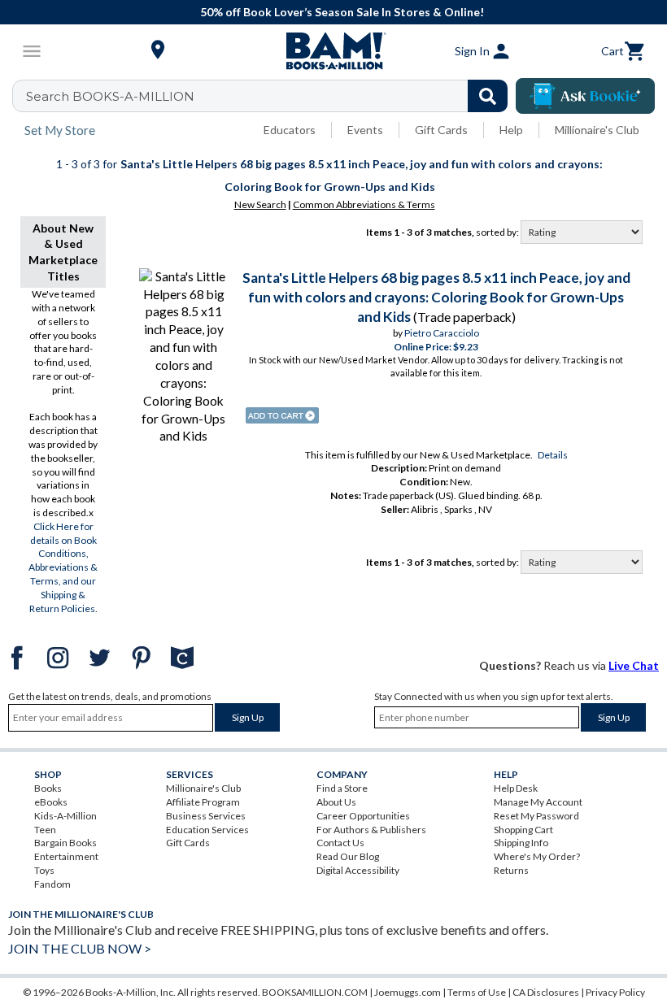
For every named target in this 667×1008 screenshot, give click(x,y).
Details (553, 455)
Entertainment (66, 856)
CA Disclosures (545, 992)
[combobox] (270, 95)
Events (365, 130)
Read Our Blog (347, 856)
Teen (45, 829)
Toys (44, 870)
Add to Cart (282, 415)
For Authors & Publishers (371, 829)
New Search (260, 204)
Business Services (206, 816)
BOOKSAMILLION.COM (315, 992)
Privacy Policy (615, 992)
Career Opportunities (363, 816)
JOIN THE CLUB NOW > (79, 948)
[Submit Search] (488, 96)
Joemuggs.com (407, 992)
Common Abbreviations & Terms (364, 204)
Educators (290, 130)
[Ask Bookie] (585, 96)
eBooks (51, 802)
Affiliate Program (203, 802)
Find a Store (342, 788)
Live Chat (633, 665)
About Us (336, 802)
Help (511, 130)
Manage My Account (538, 802)
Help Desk (516, 788)
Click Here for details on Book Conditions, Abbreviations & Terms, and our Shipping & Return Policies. (63, 567)
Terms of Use (476, 992)
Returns (511, 870)
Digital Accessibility (357, 870)
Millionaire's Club (597, 130)
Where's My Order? (537, 856)
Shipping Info (521, 842)
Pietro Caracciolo (441, 333)
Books (48, 788)
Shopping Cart (523, 829)
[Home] (333, 51)
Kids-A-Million (65, 816)
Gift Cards (441, 130)
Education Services (207, 829)
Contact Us (340, 842)
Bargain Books (65, 842)
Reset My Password (536, 816)
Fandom (52, 884)
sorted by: (498, 232)
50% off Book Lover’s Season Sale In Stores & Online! (342, 12)
